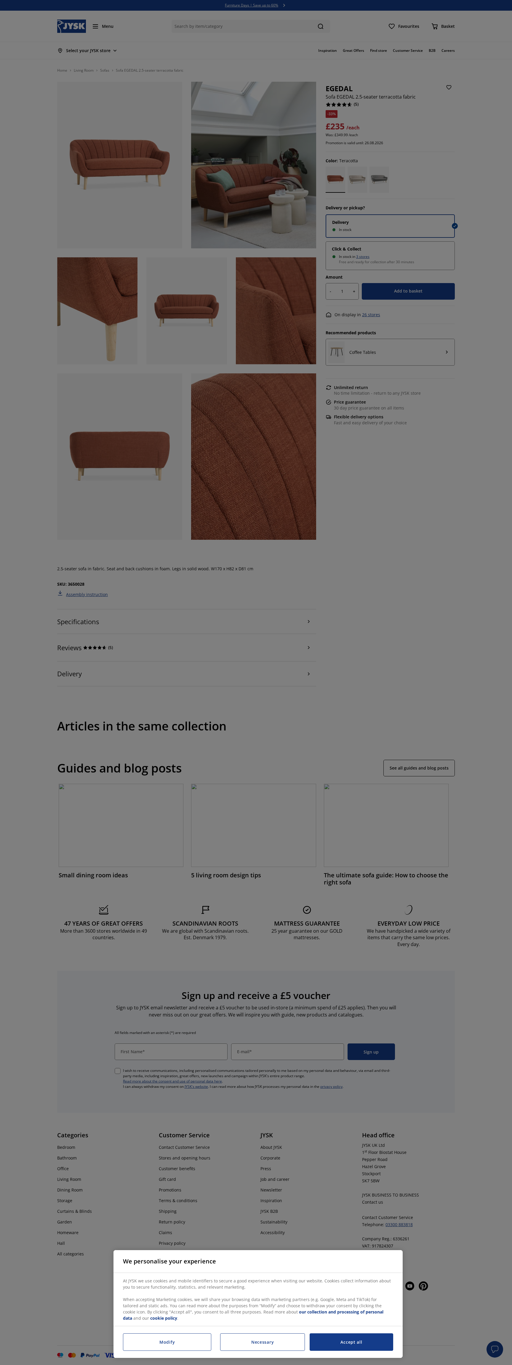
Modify (167, 1342)
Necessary (262, 1342)
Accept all (351, 1342)
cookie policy (163, 1318)
